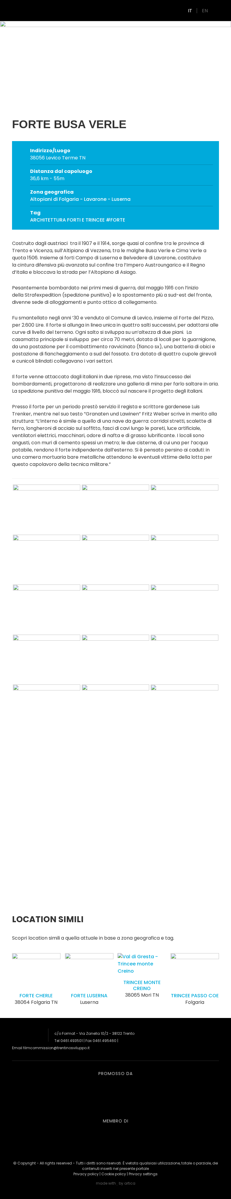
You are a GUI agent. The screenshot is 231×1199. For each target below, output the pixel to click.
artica (129, 1183)
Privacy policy (86, 1173)
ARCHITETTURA (48, 219)
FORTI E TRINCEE (86, 219)
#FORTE (115, 219)
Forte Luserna (89, 995)
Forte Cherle (36, 995)
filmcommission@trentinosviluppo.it (56, 1047)
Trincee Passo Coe (195, 995)
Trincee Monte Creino (142, 985)
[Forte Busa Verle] (46, 530)
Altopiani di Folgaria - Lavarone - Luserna (80, 199)
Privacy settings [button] (143, 1173)
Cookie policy (113, 1173)
